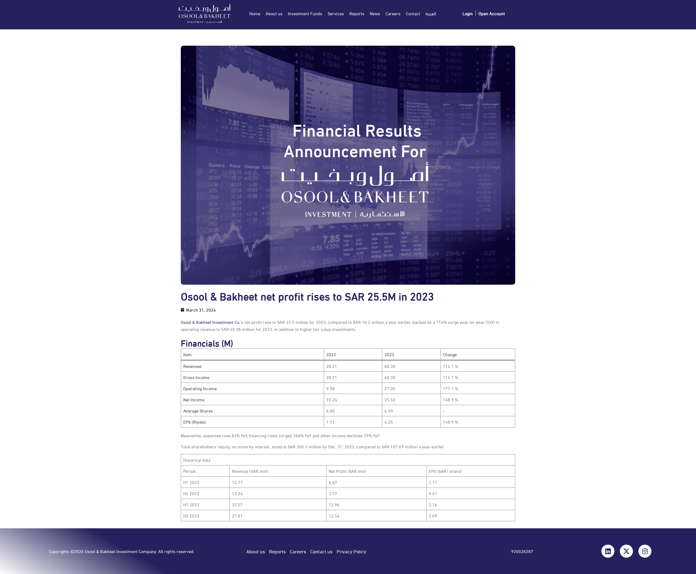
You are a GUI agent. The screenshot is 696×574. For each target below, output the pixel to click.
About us (274, 13)
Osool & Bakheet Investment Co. (210, 322)
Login (467, 13)
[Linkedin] (607, 551)
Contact (413, 13)
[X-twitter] (626, 551)
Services (336, 13)
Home (254, 13)
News (375, 13)
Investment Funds (305, 13)
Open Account (491, 13)
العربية (430, 13)
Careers (393, 13)
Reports (356, 13)
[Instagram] (644, 551)
